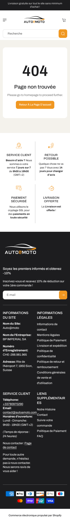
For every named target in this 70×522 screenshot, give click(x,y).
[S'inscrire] (63, 295)
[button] (5, 20)
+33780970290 (13, 404)
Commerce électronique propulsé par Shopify (35, 515)
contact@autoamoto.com (20, 412)
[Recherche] (63, 33)
